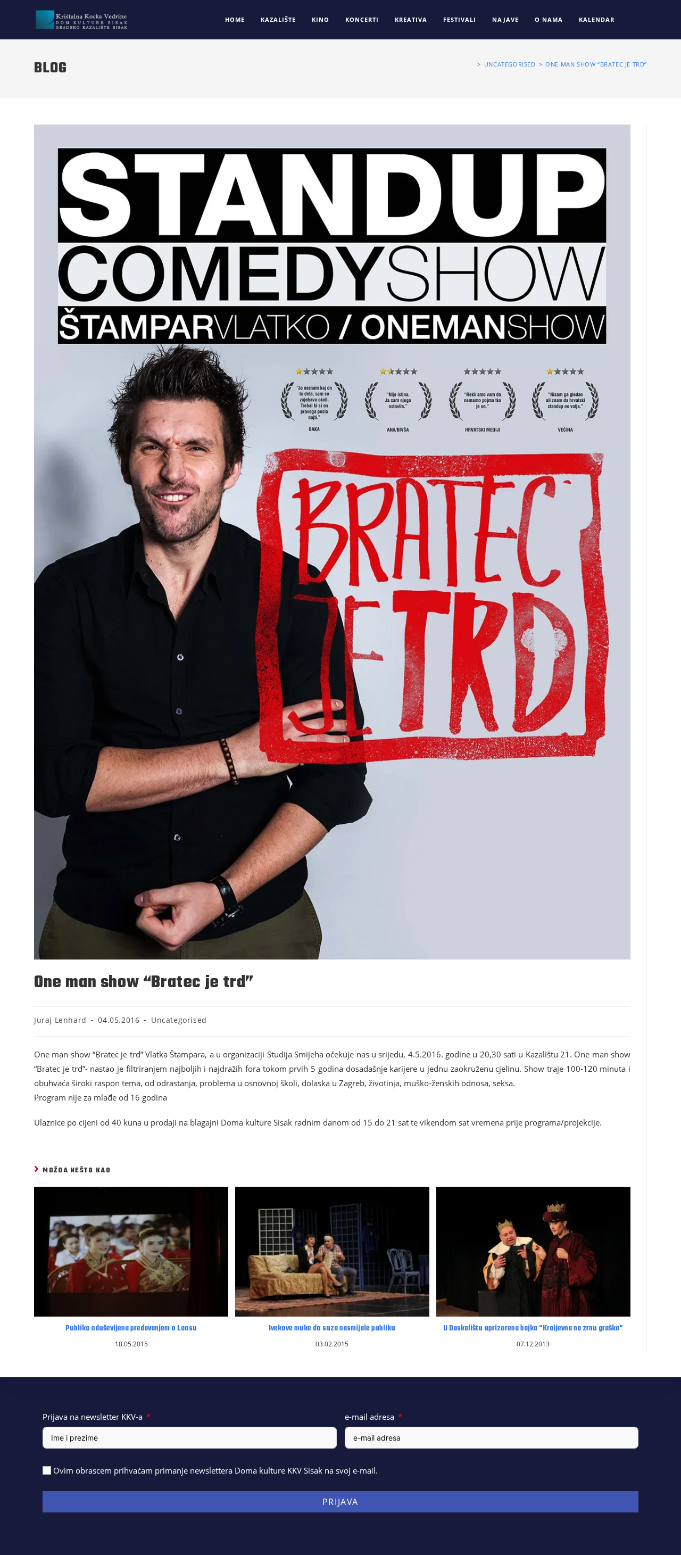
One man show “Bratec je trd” (596, 64)
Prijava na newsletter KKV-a (93, 1416)
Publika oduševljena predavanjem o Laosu (131, 1329)
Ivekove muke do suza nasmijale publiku (332, 1329)
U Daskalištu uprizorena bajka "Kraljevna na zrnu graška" (533, 1329)
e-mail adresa (369, 1416)
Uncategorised (179, 1020)
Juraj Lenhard (60, 1020)
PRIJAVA (340, 1502)
